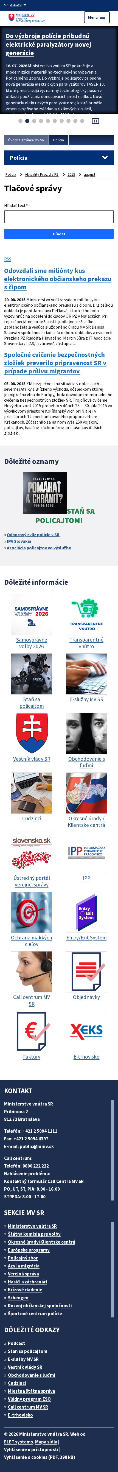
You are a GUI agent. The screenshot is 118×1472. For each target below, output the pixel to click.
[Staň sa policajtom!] (45, 494)
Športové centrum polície (35, 1314)
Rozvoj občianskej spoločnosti (40, 1306)
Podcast (16, 1343)
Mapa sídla (46, 1442)
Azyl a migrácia (24, 1266)
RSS (7, 259)
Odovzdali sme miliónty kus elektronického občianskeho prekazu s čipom (57, 279)
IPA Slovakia (19, 541)
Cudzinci (17, 1383)
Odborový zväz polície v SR (33, 534)
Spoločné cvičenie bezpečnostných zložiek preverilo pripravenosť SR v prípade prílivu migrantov (55, 363)
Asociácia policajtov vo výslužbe (39, 547)
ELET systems (18, 1442)
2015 (71, 174)
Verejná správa (23, 1274)
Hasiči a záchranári (27, 1282)
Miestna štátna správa (31, 1391)
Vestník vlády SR (25, 1367)
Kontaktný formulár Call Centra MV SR (44, 1181)
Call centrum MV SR (28, 1407)
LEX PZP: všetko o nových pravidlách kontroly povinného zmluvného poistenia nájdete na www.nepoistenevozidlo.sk (52, 49)
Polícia (58, 140)
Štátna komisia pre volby (34, 1234)
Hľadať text (16, 205)
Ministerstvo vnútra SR (32, 1226)
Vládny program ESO (29, 1399)
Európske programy (29, 1250)
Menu (97, 17)
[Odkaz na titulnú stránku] (27, 17)
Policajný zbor (23, 1258)
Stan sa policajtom (27, 1351)
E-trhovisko (20, 1415)
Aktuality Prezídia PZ (41, 174)
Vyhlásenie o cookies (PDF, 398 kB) (39, 1457)
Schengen (18, 1298)
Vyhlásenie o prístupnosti (31, 1449)
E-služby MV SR (23, 1359)
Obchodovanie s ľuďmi (31, 1375)
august (89, 174)
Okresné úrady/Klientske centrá (41, 1242)
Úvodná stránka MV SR (26, 140)
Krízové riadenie (25, 1290)
